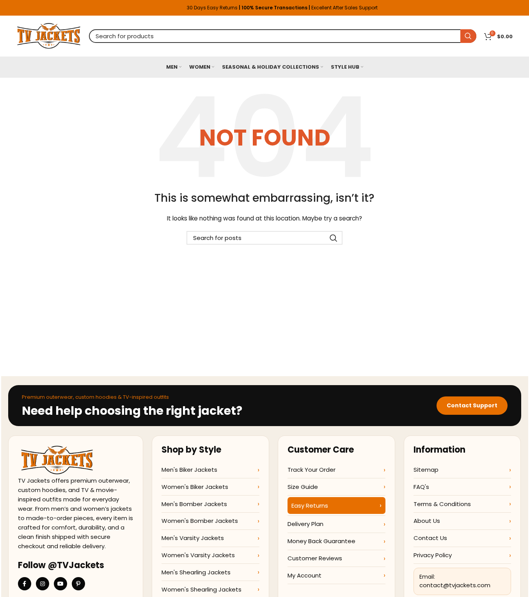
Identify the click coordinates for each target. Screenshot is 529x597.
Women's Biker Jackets (195, 487)
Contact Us (430, 538)
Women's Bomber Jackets (200, 521)
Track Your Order (312, 470)
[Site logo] (49, 35)
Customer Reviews (315, 558)
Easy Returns (309, 505)
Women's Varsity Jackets (198, 555)
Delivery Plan (305, 524)
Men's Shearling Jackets (196, 572)
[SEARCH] (468, 36)
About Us (427, 521)
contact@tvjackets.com (454, 585)
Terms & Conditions (442, 504)
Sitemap (426, 470)
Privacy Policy (433, 555)
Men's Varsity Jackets (193, 538)
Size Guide (303, 487)
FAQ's (421, 487)
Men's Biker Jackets (189, 470)
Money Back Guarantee (321, 541)
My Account (304, 575)
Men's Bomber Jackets (194, 504)
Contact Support (472, 405)
